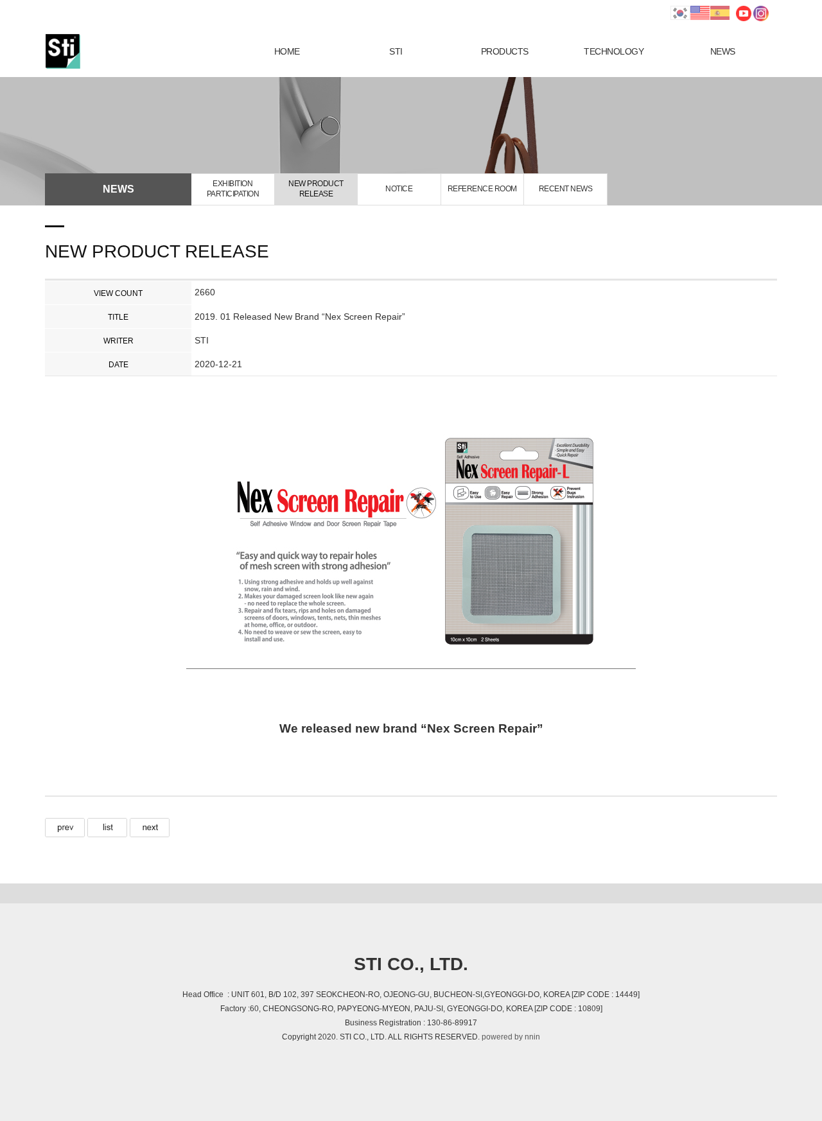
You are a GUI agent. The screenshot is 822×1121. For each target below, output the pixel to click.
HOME (287, 51)
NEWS (722, 51)
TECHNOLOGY (613, 51)
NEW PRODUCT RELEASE (316, 188)
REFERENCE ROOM (482, 188)
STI (396, 51)
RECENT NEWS (566, 188)
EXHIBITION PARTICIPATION (233, 188)
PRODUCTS (505, 51)
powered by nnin (511, 1036)
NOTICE (398, 188)
